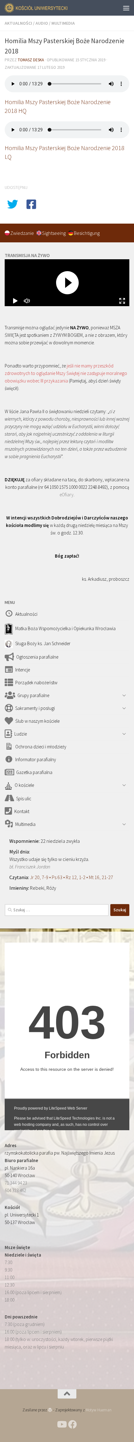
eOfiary (67, 495)
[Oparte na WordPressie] (50, 1410)
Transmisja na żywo (27, 255)
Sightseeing (54, 233)
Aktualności (18, 23)
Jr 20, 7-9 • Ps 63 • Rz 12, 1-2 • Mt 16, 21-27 (71, 877)
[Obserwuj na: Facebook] (72, 1424)
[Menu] (126, 8)
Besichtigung (87, 233)
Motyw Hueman (99, 1410)
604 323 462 (15, 1190)
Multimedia (63, 23)
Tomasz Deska (31, 60)
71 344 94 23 (16, 1183)
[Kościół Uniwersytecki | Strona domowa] (47, 8)
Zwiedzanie (22, 233)
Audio (42, 23)
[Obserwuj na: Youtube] (61, 1424)
